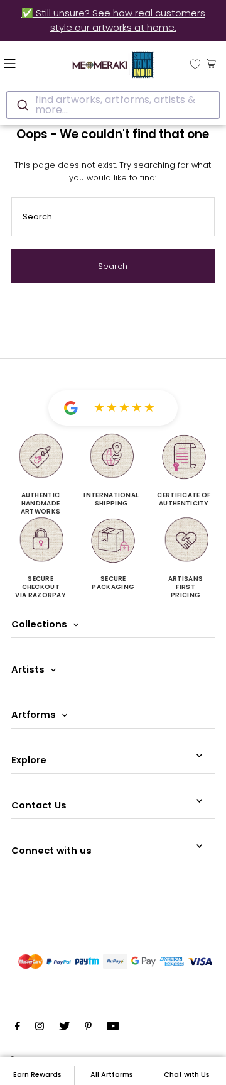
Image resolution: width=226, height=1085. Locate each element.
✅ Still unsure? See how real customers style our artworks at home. (113, 20)
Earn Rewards (37, 1074)
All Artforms (111, 1074)
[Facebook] (17, 1028)
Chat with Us (187, 1074)
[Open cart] (211, 63)
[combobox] (113, 105)
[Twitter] (64, 1028)
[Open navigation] (24, 63)
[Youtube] (113, 1028)
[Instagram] (39, 1028)
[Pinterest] (88, 1028)
